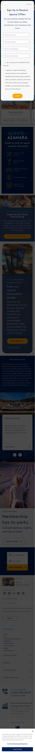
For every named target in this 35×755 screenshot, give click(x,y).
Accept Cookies (17, 749)
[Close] (32, 731)
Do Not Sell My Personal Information (17, 744)
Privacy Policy (15, 89)
